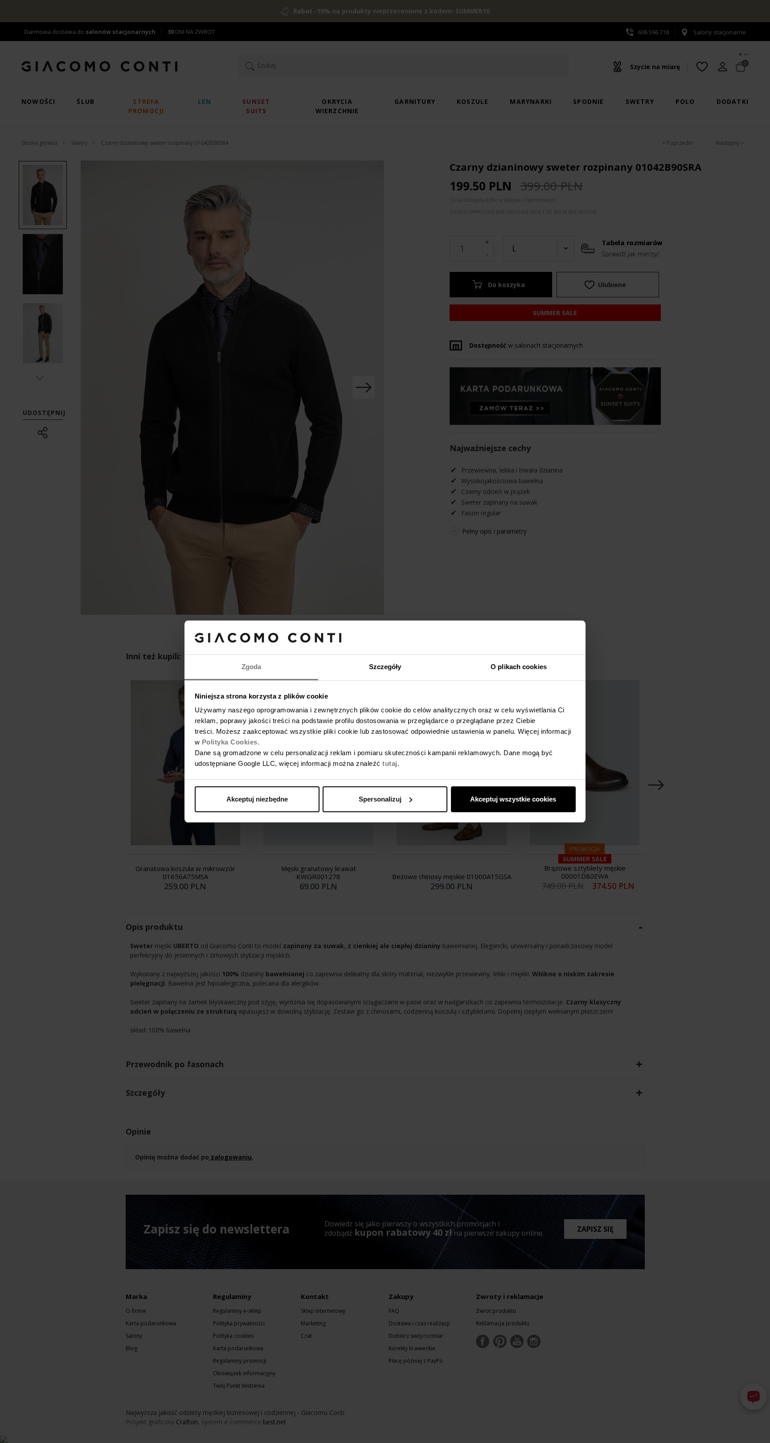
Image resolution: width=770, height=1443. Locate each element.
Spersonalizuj (380, 799)
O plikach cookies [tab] (519, 666)
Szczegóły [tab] (385, 666)
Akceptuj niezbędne (257, 799)
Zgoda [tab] (252, 666)
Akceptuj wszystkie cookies (513, 799)
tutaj (389, 763)
